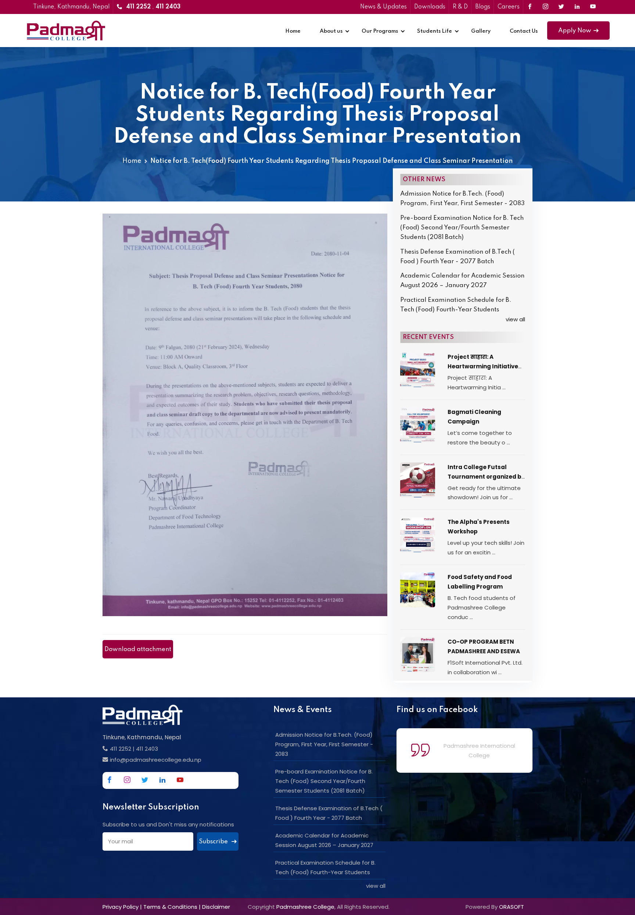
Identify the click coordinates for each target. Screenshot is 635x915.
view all (515, 319)
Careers (509, 7)
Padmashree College (305, 907)
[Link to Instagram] (545, 7)
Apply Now (574, 31)
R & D (460, 7)
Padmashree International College (479, 750)
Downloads (429, 7)
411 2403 (147, 749)
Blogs (482, 7)
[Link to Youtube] (593, 7)
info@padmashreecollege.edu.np (155, 760)
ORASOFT (511, 907)
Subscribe (214, 842)
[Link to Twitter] (561, 7)
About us (331, 31)
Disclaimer (216, 907)
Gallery (481, 31)
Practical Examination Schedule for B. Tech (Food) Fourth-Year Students (455, 305)
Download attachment (137, 649)
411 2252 (120, 749)
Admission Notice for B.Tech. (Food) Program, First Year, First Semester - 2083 (462, 199)
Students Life (434, 31)
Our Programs (380, 31)
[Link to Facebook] (530, 7)
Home (293, 31)
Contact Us (524, 31)
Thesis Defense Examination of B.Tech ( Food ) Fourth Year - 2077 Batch (457, 257)
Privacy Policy (121, 907)
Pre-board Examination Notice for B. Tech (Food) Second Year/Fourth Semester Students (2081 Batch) (462, 227)
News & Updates (383, 7)
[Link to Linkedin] (577, 7)
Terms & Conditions (170, 907)
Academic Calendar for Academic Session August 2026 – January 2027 (462, 281)
